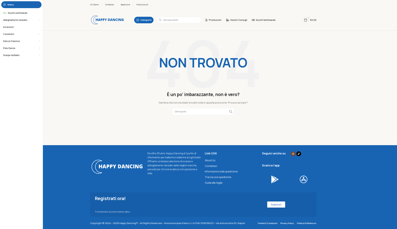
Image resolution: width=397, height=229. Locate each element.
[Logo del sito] (107, 19)
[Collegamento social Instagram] (293, 153)
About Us (210, 160)
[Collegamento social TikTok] (298, 153)
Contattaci (211, 166)
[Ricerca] (230, 111)
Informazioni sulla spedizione (221, 171)
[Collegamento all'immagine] (117, 166)
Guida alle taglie (214, 182)
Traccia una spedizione (218, 177)
